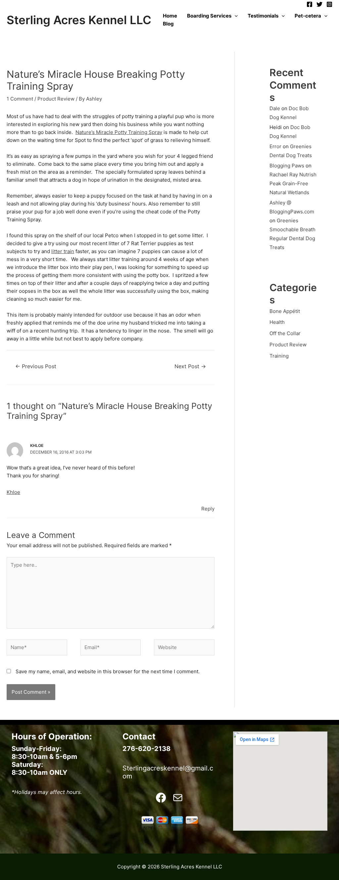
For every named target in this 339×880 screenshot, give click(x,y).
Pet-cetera (308, 16)
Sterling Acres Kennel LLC (79, 20)
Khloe (13, 492)
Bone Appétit (284, 311)
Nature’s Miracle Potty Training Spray (118, 132)
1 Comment (20, 99)
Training (279, 356)
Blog (168, 24)
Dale (274, 108)
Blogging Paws (286, 165)
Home (170, 16)
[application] (234, 16)
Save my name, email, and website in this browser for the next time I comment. (108, 671)
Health (277, 322)
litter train (62, 251)
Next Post (190, 366)
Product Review (55, 99)
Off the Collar (285, 333)
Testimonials (263, 16)
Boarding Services (209, 16)
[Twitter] (319, 4)
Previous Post (35, 366)
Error (275, 146)
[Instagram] (329, 4)
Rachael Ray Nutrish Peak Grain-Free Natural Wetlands (292, 183)
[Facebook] (310, 4)
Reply (208, 509)
